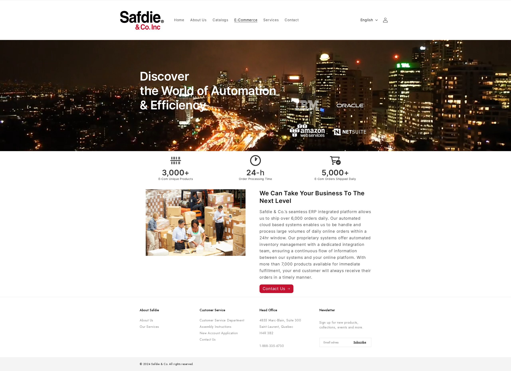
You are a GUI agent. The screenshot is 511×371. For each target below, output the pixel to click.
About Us (146, 320)
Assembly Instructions (216, 326)
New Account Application (219, 333)
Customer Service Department (222, 320)
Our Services (149, 326)
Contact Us (208, 339)
